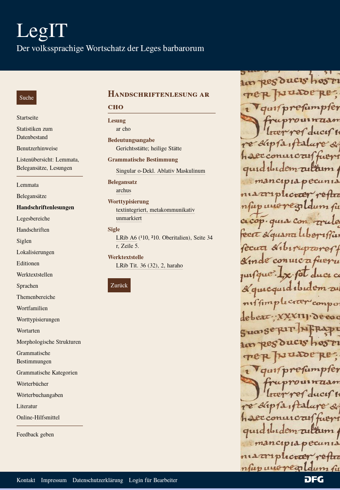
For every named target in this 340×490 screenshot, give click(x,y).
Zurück (119, 285)
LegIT (42, 29)
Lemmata (28, 185)
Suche (26, 97)
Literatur (27, 406)
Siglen (24, 241)
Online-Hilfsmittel (38, 417)
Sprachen (27, 285)
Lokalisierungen (35, 252)
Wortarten (28, 330)
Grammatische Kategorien (47, 372)
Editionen (28, 263)
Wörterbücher (33, 383)
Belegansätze (31, 196)
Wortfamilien (32, 308)
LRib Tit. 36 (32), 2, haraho (149, 265)
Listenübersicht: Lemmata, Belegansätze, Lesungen (48, 163)
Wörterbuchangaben (40, 395)
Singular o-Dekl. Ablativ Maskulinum (160, 170)
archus (123, 190)
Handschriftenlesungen (45, 207)
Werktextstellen (35, 274)
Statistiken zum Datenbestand (35, 133)
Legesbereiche (33, 218)
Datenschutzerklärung (98, 480)
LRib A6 (126, 237)
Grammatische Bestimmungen (34, 357)
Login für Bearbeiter (153, 480)
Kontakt (26, 480)
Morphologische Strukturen (49, 341)
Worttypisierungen (38, 319)
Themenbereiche (36, 297)
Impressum (54, 480)
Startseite (27, 117)
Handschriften (33, 229)
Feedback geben (35, 434)
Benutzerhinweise (37, 148)
